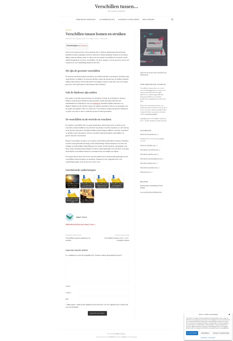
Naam (68, 286)
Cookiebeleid (203, 337)
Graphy (123, 337)
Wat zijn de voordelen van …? (150, 150)
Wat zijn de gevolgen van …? (149, 167)
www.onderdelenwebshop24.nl (151, 192)
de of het (161, 139)
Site (67, 299)
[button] (229, 314)
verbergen (83, 45)
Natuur (68, 30)
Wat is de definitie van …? (148, 145)
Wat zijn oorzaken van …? (148, 163)
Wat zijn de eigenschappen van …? (151, 158)
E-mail (69, 292)
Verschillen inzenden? (86, 19)
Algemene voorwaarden (128, 19)
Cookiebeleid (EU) (107, 19)
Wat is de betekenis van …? (149, 134)
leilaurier (96, 103)
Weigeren (205, 333)
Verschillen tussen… (116, 6)
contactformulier (151, 114)
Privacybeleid (211, 337)
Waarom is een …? (146, 172)
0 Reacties (103, 38)
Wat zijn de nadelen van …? (149, 154)
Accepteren (192, 333)
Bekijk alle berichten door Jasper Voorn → (81, 224)
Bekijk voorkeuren (221, 333)
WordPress (111, 337)
